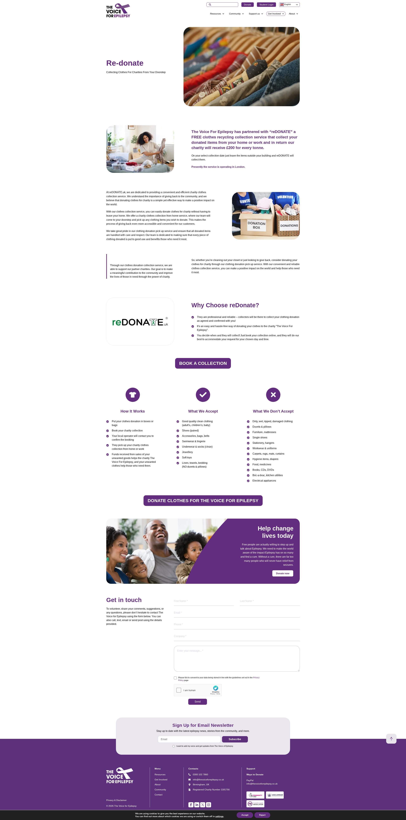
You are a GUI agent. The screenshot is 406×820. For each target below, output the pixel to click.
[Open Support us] (262, 13)
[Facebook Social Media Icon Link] (190, 804)
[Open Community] (243, 13)
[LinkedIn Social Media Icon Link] (196, 804)
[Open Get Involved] (283, 13)
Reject (262, 815)
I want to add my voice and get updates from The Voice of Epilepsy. (204, 746)
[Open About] (297, 13)
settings (219, 816)
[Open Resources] (223, 13)
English (287, 4)
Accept (244, 815)
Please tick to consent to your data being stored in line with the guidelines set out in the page (218, 679)
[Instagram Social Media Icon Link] (208, 804)
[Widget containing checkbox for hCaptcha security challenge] (198, 690)
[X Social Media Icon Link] (202, 804)
